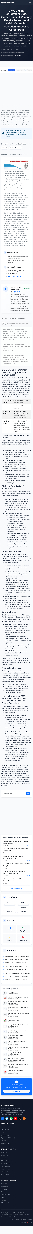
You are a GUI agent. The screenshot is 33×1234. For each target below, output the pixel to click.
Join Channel (16, 1091)
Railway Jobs (4, 1155)
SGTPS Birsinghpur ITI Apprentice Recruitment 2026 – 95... (14, 872)
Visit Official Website (14, 276)
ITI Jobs (3, 1132)
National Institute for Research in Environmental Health (18, 1008)
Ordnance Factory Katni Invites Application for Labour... (13, 857)
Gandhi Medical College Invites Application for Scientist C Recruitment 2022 (16, 346)
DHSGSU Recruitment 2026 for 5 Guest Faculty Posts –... (15, 850)
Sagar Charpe (17, 292)
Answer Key (4, 1189)
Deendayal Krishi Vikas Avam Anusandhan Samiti (16, 1019)
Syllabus (3, 1192)
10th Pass (9, 903)
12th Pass (23, 903)
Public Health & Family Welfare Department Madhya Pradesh (17, 1059)
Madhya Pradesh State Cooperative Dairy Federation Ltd (18, 1025)
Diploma (23, 907)
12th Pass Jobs (5, 1129)
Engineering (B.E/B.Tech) (8, 1138)
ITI (9, 907)
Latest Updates (5, 1166)
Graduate (9, 911)
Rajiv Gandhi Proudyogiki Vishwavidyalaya (15, 1071)
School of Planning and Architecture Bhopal (18, 1047)
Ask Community (5, 1203)
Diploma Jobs (5, 1135)
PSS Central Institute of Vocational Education (18, 1065)
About (12, 1219)
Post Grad (23, 911)
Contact (30, 1219)
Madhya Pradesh (15, 148)
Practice (3, 1200)
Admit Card (4, 1183)
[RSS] (24, 1118)
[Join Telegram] (6, 1118)
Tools (2, 1197)
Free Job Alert (5, 1174)
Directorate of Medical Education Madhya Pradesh (17, 1002)
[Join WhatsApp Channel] (11, 1118)
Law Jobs (3, 1140)
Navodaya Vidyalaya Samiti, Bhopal (18, 1031)
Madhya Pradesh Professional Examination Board (17, 1053)
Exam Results (4, 1186)
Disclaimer (23, 1219)
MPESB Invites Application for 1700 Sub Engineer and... (16, 842)
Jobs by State (5, 1160)
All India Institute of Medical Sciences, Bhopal (16, 1036)
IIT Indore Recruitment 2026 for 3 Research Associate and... (13, 880)
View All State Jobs (16, 888)
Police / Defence (5, 1158)
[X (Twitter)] (19, 1118)
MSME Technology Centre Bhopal (18, 997)
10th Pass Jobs (5, 1127)
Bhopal (4, 148)
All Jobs (12, 70)
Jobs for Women (5, 1169)
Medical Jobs (4, 1171)
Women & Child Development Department (16, 1042)
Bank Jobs (4, 1152)
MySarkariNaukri (7, 2)
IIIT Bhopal (11, 992)
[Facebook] (2, 1118)
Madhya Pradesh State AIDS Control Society (18, 1013)
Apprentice (20, 70)
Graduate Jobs (5, 1143)
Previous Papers (5, 1194)
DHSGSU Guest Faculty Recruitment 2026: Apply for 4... (16, 865)
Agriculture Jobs (5, 1163)
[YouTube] (15, 1118)
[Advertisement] (16, 90)
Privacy (17, 1219)
